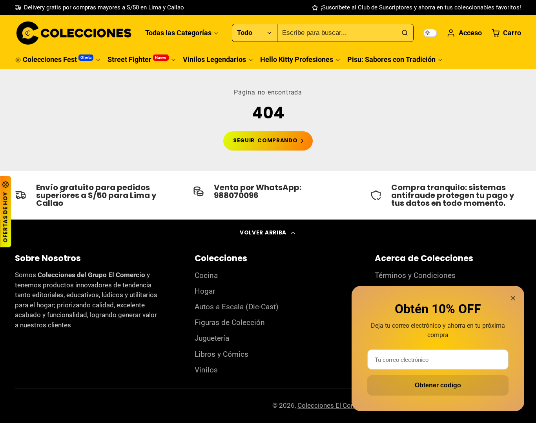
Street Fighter (137, 59)
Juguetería (212, 338)
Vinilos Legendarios (214, 59)
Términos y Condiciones (415, 275)
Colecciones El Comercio (334, 405)
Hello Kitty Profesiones (296, 59)
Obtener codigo (438, 385)
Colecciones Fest (57, 59)
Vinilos (206, 370)
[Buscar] (404, 33)
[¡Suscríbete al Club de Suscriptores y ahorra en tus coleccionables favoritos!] (416, 7)
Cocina (206, 275)
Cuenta (464, 33)
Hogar (205, 291)
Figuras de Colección (230, 322)
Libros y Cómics (221, 354)
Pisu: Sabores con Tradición (391, 59)
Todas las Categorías (178, 33)
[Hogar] (74, 33)
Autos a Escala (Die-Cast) (237, 307)
